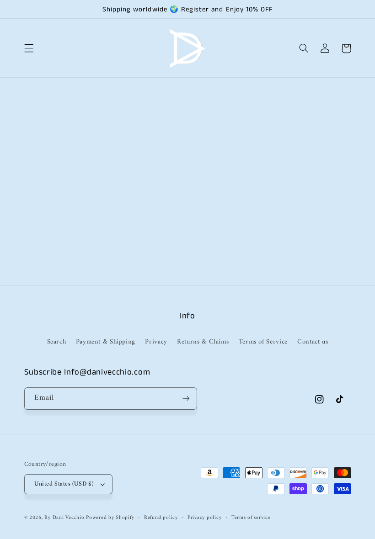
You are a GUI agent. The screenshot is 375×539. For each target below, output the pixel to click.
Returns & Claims (203, 342)
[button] (28, 48)
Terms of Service (263, 342)
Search (56, 342)
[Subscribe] (185, 398)
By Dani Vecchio (65, 517)
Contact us (312, 342)
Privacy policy (204, 517)
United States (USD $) (64, 484)
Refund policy (161, 517)
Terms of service (251, 517)
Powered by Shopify (110, 517)
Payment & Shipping (105, 342)
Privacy (156, 342)
